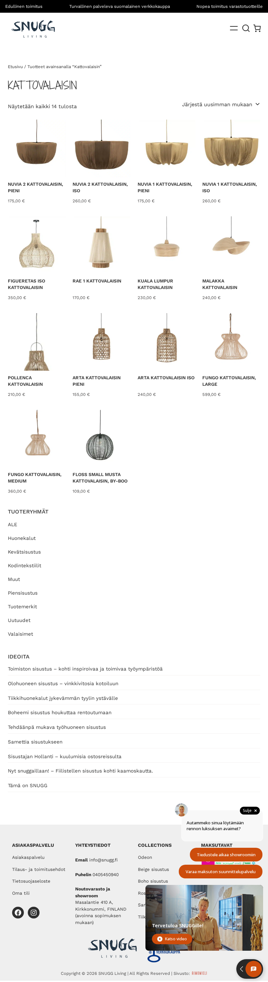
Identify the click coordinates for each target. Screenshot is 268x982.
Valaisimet (20, 634)
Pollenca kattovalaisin (25, 381)
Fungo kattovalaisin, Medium (34, 478)
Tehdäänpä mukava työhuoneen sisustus (57, 727)
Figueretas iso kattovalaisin (26, 284)
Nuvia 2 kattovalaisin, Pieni (35, 187)
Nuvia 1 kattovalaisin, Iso (229, 187)
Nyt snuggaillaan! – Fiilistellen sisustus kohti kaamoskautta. (80, 771)
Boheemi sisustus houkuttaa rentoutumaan (59, 712)
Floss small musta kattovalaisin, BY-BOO (100, 478)
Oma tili (21, 893)
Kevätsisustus (24, 552)
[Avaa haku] (246, 28)
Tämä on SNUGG (27, 785)
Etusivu (15, 66)
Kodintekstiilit (24, 566)
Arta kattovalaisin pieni (97, 381)
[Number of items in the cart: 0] (257, 28)
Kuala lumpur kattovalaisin (155, 284)
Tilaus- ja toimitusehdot (38, 869)
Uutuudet (19, 620)
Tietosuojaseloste (31, 881)
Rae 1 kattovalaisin (97, 280)
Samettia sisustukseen (35, 742)
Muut (14, 579)
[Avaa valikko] (234, 28)
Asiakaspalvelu (28, 857)
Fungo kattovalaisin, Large (229, 381)
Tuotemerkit (22, 607)
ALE (12, 524)
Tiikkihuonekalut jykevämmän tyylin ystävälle (63, 698)
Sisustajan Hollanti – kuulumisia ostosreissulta (65, 756)
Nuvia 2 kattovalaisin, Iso (100, 187)
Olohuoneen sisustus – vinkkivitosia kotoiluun (63, 683)
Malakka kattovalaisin (219, 284)
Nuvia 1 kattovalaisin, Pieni (165, 187)
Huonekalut (22, 538)
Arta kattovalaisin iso (166, 377)
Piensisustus (23, 593)
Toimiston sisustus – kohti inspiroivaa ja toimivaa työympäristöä (85, 669)
